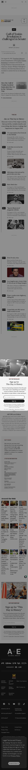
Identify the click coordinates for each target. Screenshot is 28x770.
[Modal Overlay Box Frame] (14, 385)
